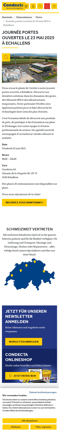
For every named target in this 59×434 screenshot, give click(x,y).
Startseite (7, 17)
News (39, 17)
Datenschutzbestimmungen (43, 392)
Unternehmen (24, 17)
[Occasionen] (47, 6)
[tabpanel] (29, 274)
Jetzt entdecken (24, 375)
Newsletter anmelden (24, 341)
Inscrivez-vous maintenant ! (24, 202)
